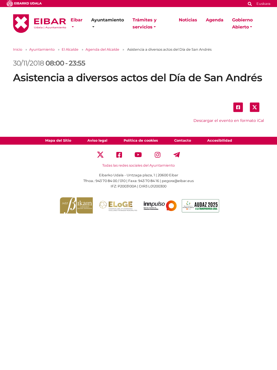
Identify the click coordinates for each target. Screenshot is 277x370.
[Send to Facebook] (238, 106)
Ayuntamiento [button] (107, 19)
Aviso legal (97, 140)
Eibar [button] (77, 19)
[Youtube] (138, 154)
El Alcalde (70, 49)
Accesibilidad (219, 140)
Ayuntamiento (42, 49)
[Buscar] (250, 3)
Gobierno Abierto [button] (242, 23)
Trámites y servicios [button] (145, 23)
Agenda (214, 19)
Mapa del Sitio (58, 140)
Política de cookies (141, 140)
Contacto (182, 140)
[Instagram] (158, 154)
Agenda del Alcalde (102, 49)
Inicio (17, 49)
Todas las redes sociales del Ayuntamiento (138, 165)
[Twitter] (100, 154)
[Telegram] (176, 154)
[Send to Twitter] (254, 106)
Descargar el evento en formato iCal (228, 120)
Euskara (263, 4)
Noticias (188, 19)
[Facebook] (119, 154)
